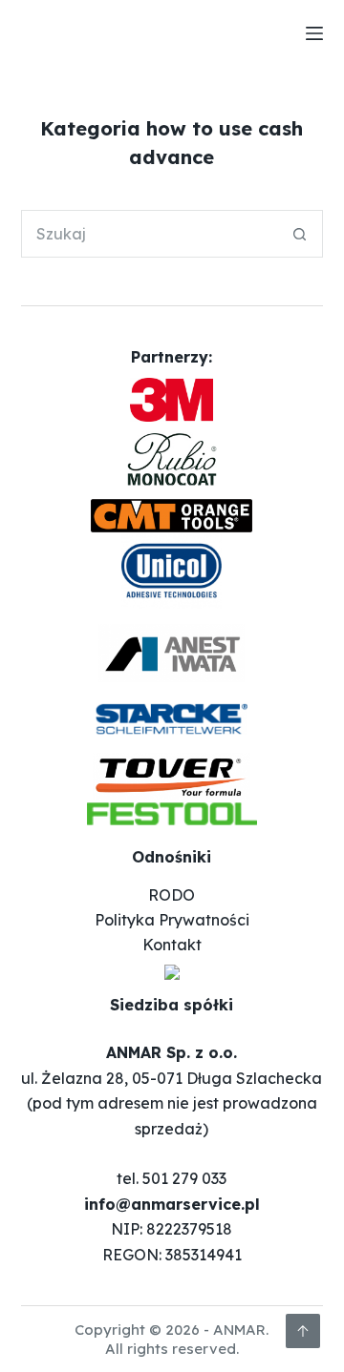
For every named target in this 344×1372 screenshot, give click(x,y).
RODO (171, 894)
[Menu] (314, 33)
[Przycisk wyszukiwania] (299, 234)
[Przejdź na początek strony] (303, 1331)
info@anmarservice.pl (172, 1204)
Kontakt (172, 944)
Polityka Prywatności (172, 919)
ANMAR (239, 1329)
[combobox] (149, 234)
